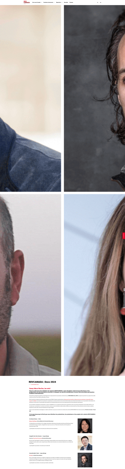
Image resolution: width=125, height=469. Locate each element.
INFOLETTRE (123, 235)
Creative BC (91, 399)
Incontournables (33, 384)
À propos (71, 2)
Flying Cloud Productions (37, 438)
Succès (37, 384)
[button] (75, 425)
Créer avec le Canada (37, 2)
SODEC (39, 400)
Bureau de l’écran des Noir (70, 399)
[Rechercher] (97, 2)
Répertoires (59, 2)
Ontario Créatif (32, 400)
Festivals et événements (49, 2)
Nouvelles (66, 2)
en (100, 2)
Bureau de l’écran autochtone (82, 399)
